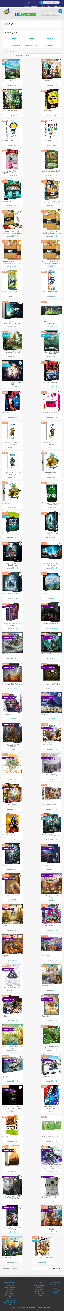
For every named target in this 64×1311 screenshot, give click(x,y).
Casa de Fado (7, 835)
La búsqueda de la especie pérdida (51, 1047)
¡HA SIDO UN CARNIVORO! (42, 1257)
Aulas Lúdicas (35, 6)
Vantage (45, 593)
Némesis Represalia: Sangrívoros (12, 564)
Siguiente (56, 1268)
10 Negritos (46, 714)
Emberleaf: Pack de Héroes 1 (12, 474)
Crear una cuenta (39, 1291)
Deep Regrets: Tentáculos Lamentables (52, 504)
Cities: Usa (6, 1257)
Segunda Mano (56, 9)
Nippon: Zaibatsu (9, 80)
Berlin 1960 (6, 412)
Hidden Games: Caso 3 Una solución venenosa (52, 232)
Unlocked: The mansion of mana (12, 1228)
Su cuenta (39, 1282)
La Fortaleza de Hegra (50, 774)
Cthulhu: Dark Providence (51, 835)
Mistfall (5, 654)
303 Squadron (7, 1076)
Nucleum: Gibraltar (9, 111)
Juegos (27, 6)
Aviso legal (9, 1285)
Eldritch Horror (47, 865)
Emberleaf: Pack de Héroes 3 (12, 443)
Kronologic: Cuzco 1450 (51, 171)
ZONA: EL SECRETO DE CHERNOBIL (12, 745)
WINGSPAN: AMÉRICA (50, 1137)
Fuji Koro (5, 956)
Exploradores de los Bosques (12, 806)
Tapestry (5, 925)
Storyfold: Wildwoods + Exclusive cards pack (12, 323)
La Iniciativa (6, 714)
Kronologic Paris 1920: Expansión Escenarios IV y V (12, 173)
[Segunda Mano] (31, 43)
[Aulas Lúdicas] (50, 43)
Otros (43, 6)
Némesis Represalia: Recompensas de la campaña (51, 535)
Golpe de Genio (8, 141)
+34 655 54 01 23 (56, 1291)
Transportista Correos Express (9, 1299)
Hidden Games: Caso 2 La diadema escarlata (12, 262)
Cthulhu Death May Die (50, 624)
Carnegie (45, 1016)
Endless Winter (47, 1076)
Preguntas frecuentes (9, 1290)
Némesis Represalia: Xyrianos (51, 564)
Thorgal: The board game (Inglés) (51, 1228)
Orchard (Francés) (49, 1197)
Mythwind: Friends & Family (12, 353)
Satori (4, 774)
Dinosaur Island (47, 925)
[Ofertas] (50, 37)
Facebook (16, 14)
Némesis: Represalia (10, 593)
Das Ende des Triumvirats (12, 895)
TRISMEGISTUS (47, 80)
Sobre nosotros (9, 1288)
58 (46, 1268)
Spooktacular (7, 201)
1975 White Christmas (50, 805)
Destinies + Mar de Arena (12, 684)
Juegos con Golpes (13, 45)
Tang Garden (47, 744)
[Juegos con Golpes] (13, 43)
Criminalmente (47, 111)
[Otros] (31, 37)
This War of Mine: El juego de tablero (12, 1198)
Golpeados (57, 6)
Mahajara (45, 956)
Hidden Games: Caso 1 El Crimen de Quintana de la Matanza (51, 263)
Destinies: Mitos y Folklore (52, 684)
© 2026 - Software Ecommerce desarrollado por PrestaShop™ (32, 1307)
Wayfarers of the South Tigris (12, 1047)
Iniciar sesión (39, 1289)
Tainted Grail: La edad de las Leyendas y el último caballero (12, 1108)
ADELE (4, 1167)
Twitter (20, 14)
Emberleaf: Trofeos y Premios (52, 474)
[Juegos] (13, 37)
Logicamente (47, 141)
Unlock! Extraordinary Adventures (51, 1107)
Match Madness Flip (49, 292)
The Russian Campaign (50, 382)
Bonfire (5, 865)
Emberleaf (6, 503)
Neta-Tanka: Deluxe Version (51, 896)
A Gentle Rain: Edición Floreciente (51, 353)
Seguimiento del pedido (39, 1286)
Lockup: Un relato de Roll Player (12, 624)
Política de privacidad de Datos (9, 1295)
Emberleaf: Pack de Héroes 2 (51, 443)
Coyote (5, 1137)
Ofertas (49, 6)
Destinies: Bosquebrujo (51, 654)
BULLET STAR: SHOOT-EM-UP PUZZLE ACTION (52, 1168)
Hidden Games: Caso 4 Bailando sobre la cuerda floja (12, 233)
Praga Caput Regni (49, 986)
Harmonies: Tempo (9, 292)
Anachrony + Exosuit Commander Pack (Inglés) (12, 987)
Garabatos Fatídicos (49, 412)
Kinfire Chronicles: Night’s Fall (12, 383)
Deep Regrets (7, 533)
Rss (29, 14)
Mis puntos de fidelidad (39, 1294)
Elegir (43, 55)
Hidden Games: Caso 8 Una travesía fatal (51, 202)
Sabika (5, 1016)
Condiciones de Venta (9, 1303)
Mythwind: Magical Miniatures (51, 323)
